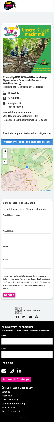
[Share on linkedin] (23, 316)
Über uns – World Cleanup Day (17, 388)
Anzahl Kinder (9, 231)
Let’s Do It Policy (10, 399)
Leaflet (40, 190)
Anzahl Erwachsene (11, 215)
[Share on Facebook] (17, 316)
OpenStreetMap (48, 190)
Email (5, 259)
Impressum (7, 395)
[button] (27, 167)
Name (5, 246)
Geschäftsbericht (10, 411)
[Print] (36, 316)
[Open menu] (47, 6)
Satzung (5, 392)
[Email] (30, 316)
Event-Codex (8, 407)
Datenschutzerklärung (13, 403)
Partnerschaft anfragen (16, 379)
